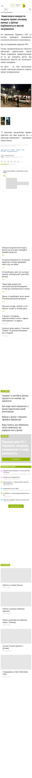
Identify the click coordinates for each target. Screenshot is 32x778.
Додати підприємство (16, 506)
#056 (23, 150)
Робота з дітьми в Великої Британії (13, 610)
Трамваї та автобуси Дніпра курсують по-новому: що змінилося (15, 398)
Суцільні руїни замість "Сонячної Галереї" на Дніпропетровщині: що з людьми (15, 330)
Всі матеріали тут (16, 459)
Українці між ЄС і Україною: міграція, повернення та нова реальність (15, 447)
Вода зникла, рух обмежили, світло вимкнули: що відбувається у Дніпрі (15, 427)
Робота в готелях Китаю (13, 585)
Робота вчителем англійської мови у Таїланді (15, 621)
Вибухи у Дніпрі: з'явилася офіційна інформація (14, 418)
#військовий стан (5, 150)
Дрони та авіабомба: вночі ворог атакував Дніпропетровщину (16, 297)
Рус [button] (6, 9)
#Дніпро (13, 150)
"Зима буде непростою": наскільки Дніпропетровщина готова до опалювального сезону (16, 286)
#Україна (18, 150)
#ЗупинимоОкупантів (12, 151)
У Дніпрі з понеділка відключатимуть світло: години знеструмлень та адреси (15, 318)
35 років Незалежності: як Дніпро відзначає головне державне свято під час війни (16, 262)
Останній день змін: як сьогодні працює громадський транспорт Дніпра (15, 274)
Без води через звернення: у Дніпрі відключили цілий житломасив (15, 409)
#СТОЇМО (3, 151)
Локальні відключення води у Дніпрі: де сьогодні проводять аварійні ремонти (14, 250)
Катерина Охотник (9, 155)
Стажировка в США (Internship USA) (15, 673)
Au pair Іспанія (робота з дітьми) (13, 647)
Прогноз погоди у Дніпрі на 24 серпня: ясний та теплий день (14, 307)
